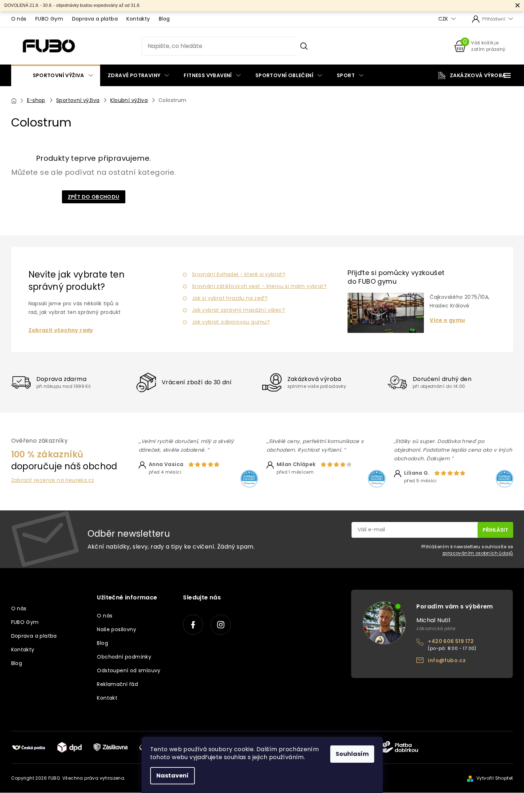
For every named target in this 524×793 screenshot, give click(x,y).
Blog (164, 18)
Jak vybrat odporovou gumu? (231, 321)
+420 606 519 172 (451, 641)
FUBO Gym (49, 18)
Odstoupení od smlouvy (128, 670)
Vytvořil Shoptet (494, 778)
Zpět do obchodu (94, 196)
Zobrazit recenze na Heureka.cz (52, 480)
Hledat (303, 46)
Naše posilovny (116, 629)
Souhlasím (352, 754)
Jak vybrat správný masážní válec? (238, 310)
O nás (19, 18)
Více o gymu (447, 320)
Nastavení (172, 775)
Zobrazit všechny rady (60, 330)
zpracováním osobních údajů (477, 553)
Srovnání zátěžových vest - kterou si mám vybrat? (259, 286)
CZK (443, 18)
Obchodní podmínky (124, 656)
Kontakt (107, 697)
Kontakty (138, 18)
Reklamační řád (117, 684)
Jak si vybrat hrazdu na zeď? (230, 298)
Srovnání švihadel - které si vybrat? (238, 274)
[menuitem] (55, 75)
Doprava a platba (95, 18)
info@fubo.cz (447, 660)
